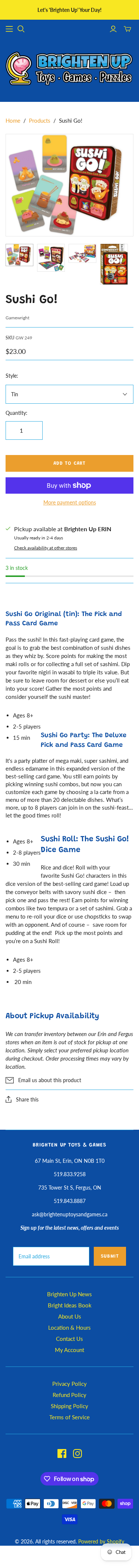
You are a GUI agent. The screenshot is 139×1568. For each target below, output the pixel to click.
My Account (69, 1349)
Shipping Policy (69, 1406)
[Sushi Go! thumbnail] (19, 255)
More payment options (69, 502)
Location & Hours (69, 1327)
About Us (69, 1316)
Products (39, 120)
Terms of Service (69, 1417)
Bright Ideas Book (70, 1305)
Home (13, 120)
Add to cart (69, 463)
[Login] (113, 29)
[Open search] (21, 29)
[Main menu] (9, 29)
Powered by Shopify (101, 1541)
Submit (110, 1256)
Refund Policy (69, 1394)
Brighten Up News (69, 1294)
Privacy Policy (69, 1383)
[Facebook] (61, 1453)
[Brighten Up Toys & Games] (69, 69)
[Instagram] (77, 1453)
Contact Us (69, 1338)
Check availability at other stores (45, 548)
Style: (12, 375)
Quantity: (16, 413)
